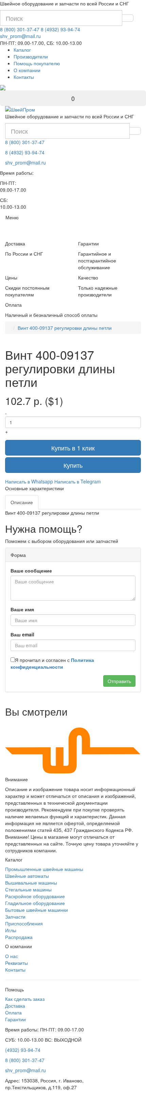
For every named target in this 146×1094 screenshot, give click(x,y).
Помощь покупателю (37, 63)
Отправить (119, 681)
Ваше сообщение (31, 570)
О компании (27, 70)
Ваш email (22, 634)
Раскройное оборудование (35, 896)
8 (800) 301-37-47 (19, 29)
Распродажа (19, 937)
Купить (73, 465)
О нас (11, 956)
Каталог (22, 49)
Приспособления (24, 923)
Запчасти (15, 916)
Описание (22, 502)
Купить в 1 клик (73, 447)
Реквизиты (16, 962)
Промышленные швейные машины (44, 869)
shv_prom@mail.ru (20, 36)
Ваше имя (22, 609)
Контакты (24, 76)
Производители (31, 56)
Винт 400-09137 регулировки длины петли (65, 327)
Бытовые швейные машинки (36, 909)
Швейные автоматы (27, 875)
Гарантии (15, 1019)
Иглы (10, 930)
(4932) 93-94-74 (22, 1049)
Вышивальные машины (31, 882)
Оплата (13, 1012)
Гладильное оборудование (35, 903)
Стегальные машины (28, 889)
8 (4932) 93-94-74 (60, 29)
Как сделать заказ (24, 998)
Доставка (15, 1005)
